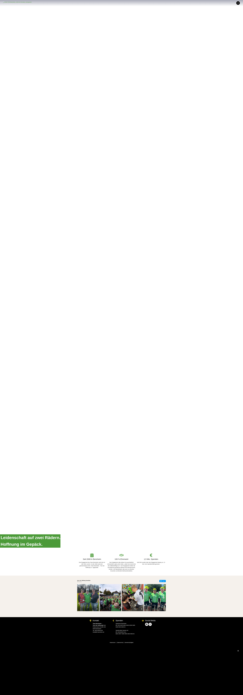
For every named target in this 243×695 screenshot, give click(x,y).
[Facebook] (146, 624)
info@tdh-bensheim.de (98, 632)
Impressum (112, 642)
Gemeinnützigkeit (129, 642)
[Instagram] (150, 624)
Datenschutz (120, 642)
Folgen (163, 581)
